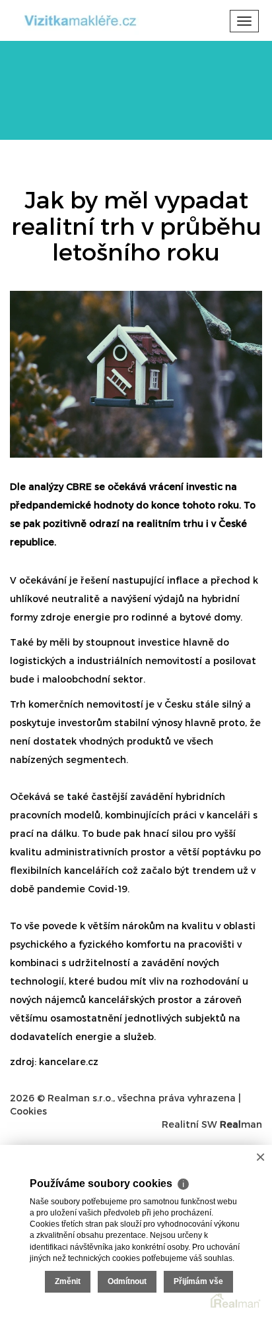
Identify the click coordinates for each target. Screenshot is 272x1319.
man (241, 1124)
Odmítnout (127, 1281)
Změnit (68, 1281)
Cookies (28, 1111)
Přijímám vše (198, 1281)
